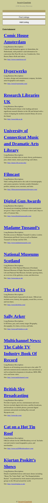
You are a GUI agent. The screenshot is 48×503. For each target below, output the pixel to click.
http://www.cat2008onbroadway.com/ (20, 448)
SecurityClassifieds (24, 3)
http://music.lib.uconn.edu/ (16, 163)
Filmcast (12, 174)
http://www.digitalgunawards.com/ (19, 216)
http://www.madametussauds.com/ (19, 243)
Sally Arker (14, 316)
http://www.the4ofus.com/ (16, 305)
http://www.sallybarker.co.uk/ (17, 329)
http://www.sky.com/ (14, 415)
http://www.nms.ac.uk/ (15, 278)
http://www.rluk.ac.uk (14, 119)
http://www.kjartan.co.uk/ (16, 484)
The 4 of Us (14, 289)
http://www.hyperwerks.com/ (17, 84)
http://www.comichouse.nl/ (16, 59)
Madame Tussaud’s (22, 227)
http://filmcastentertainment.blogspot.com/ (22, 189)
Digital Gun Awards (22, 201)
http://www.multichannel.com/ (18, 377)
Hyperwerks (15, 71)
